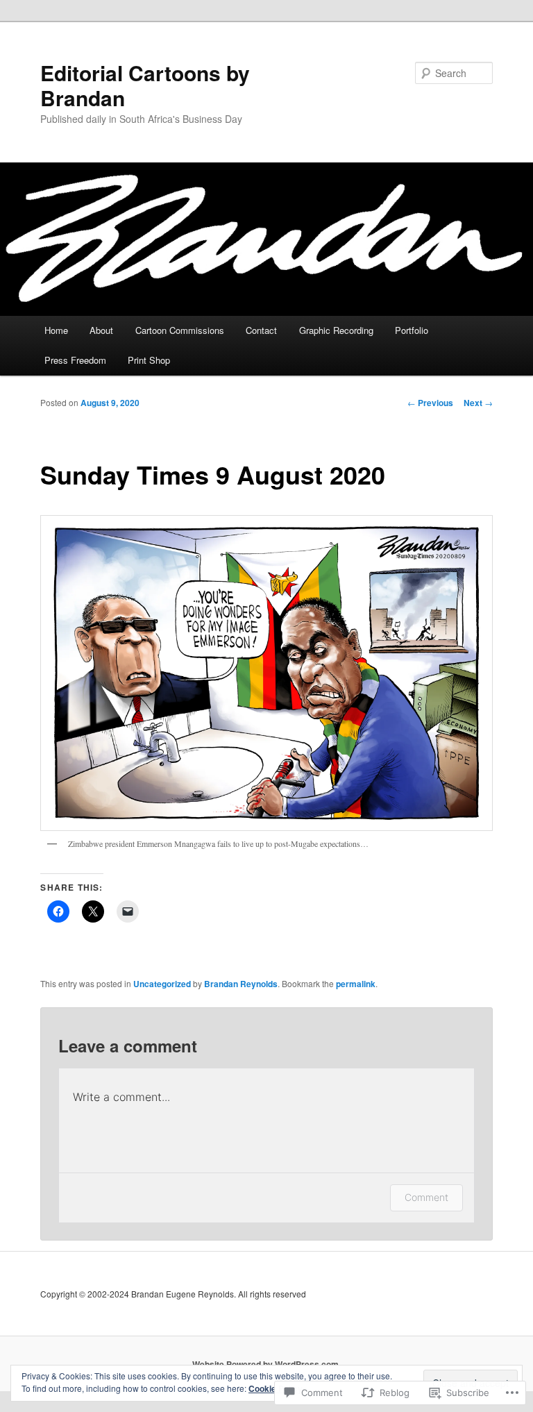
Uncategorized (162, 983)
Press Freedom (75, 360)
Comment (426, 1197)
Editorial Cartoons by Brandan (145, 85)
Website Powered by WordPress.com (265, 1364)
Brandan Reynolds (241, 983)
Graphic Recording (336, 330)
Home (56, 330)
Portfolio (411, 330)
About (101, 330)
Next (478, 402)
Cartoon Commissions (179, 330)
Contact (261, 330)
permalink (355, 983)
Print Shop (149, 360)
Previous (430, 402)
